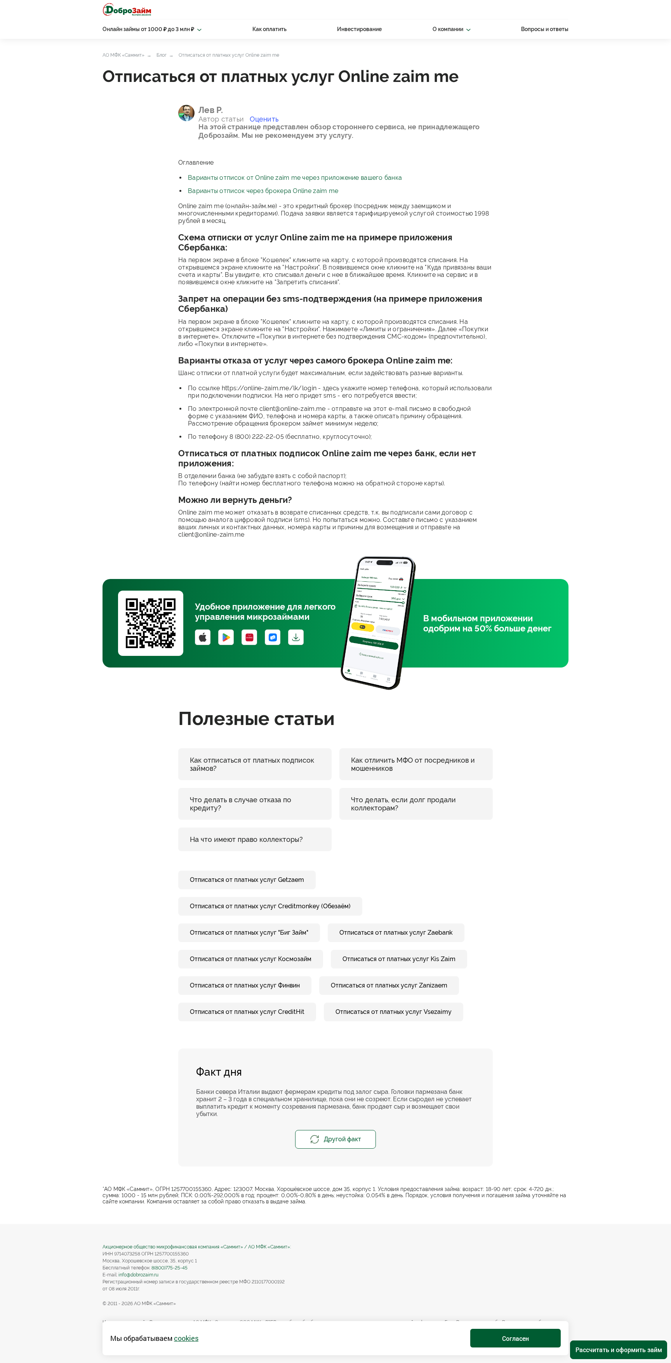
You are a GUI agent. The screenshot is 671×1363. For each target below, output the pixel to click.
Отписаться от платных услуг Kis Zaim (398, 959)
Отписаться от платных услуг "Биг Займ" (249, 932)
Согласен (515, 1338)
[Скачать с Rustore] (272, 637)
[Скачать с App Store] (202, 637)
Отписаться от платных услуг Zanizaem (389, 985)
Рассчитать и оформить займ (618, 1350)
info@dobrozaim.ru (138, 1275)
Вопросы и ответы (544, 29)
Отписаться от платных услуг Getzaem (247, 879)
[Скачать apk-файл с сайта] (296, 637)
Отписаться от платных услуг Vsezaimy (394, 1011)
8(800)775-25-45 (169, 1268)
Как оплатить (269, 29)
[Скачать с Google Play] (226, 637)
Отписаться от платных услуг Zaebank (396, 932)
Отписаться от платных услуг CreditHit (247, 1011)
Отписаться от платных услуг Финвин (245, 985)
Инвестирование (359, 29)
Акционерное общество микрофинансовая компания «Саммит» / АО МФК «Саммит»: (197, 1247)
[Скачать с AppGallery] (249, 637)
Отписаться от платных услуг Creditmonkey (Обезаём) (270, 906)
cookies (186, 1338)
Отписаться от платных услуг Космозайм (250, 959)
